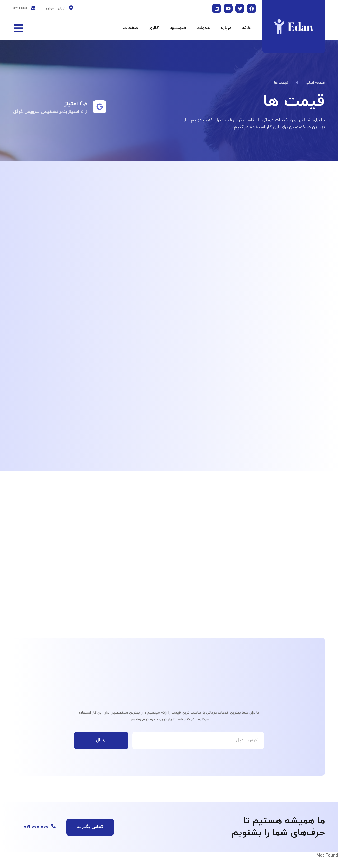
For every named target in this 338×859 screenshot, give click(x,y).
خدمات (203, 28)
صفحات (130, 28)
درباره (226, 28)
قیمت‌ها (177, 28)
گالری (153, 28)
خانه (246, 28)
